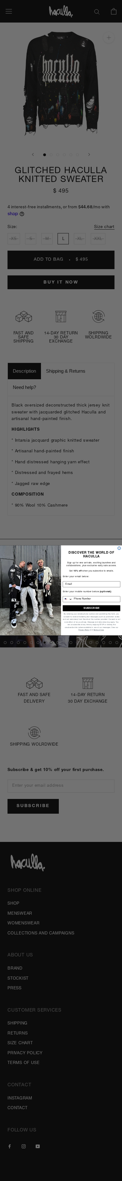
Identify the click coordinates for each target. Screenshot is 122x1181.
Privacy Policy (84, 630)
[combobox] (67, 599)
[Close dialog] (119, 548)
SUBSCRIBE (91, 608)
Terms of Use (99, 630)
